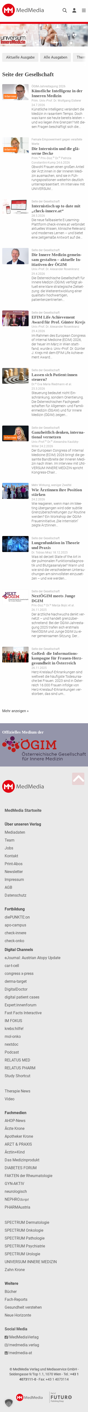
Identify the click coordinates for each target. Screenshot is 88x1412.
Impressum (14, 879)
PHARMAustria (17, 1207)
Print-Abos (13, 863)
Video (9, 1099)
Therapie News (17, 1091)
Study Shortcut (17, 1076)
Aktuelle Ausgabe (20, 57)
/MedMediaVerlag (23, 1337)
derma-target (16, 981)
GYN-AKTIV (14, 1183)
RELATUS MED (17, 1060)
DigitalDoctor (16, 989)
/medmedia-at (20, 1353)
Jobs (9, 848)
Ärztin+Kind (15, 1152)
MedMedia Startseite (23, 810)
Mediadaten (15, 832)
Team (9, 840)
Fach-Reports (16, 1299)
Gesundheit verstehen (23, 1307)
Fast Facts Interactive (23, 1013)
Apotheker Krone (19, 1136)
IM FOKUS (13, 1020)
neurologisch (16, 1191)
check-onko (14, 940)
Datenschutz (15, 895)
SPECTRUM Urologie (22, 1254)
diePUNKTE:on (17, 917)
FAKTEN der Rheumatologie (28, 1175)
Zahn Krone (15, 1269)
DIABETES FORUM (21, 1168)
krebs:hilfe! (14, 1028)
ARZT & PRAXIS (18, 1144)
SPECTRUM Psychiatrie (25, 1246)
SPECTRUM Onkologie (24, 1230)
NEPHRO (16, 1199)
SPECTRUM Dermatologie (27, 1222)
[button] (9, 1403)
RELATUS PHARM (20, 1068)
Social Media (16, 1329)
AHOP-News (15, 1120)
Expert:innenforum (20, 1005)
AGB (8, 887)
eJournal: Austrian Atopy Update (32, 957)
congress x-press (19, 973)
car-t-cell (12, 965)
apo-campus (15, 925)
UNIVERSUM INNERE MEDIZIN (31, 1261)
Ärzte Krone (14, 1128)
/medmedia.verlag (23, 1345)
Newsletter (14, 871)
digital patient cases (22, 997)
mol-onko (13, 1036)
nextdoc (11, 1044)
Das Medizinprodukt (22, 1160)
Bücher (11, 1291)
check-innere (15, 933)
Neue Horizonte (18, 1315)
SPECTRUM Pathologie (24, 1238)
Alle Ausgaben (55, 57)
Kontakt (11, 856)
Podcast (12, 1052)
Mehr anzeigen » (15, 711)
